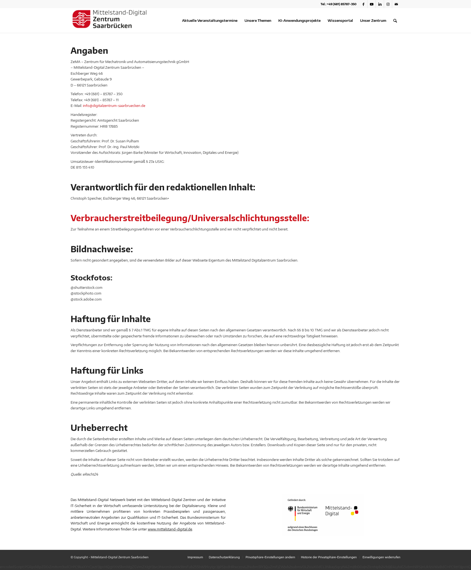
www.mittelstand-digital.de (170, 529)
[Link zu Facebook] (363, 4)
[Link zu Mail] (396, 4)
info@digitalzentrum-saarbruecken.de (114, 105)
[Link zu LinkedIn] (380, 4)
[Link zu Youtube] (372, 4)
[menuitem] (210, 20)
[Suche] (395, 20)
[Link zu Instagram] (388, 4)
